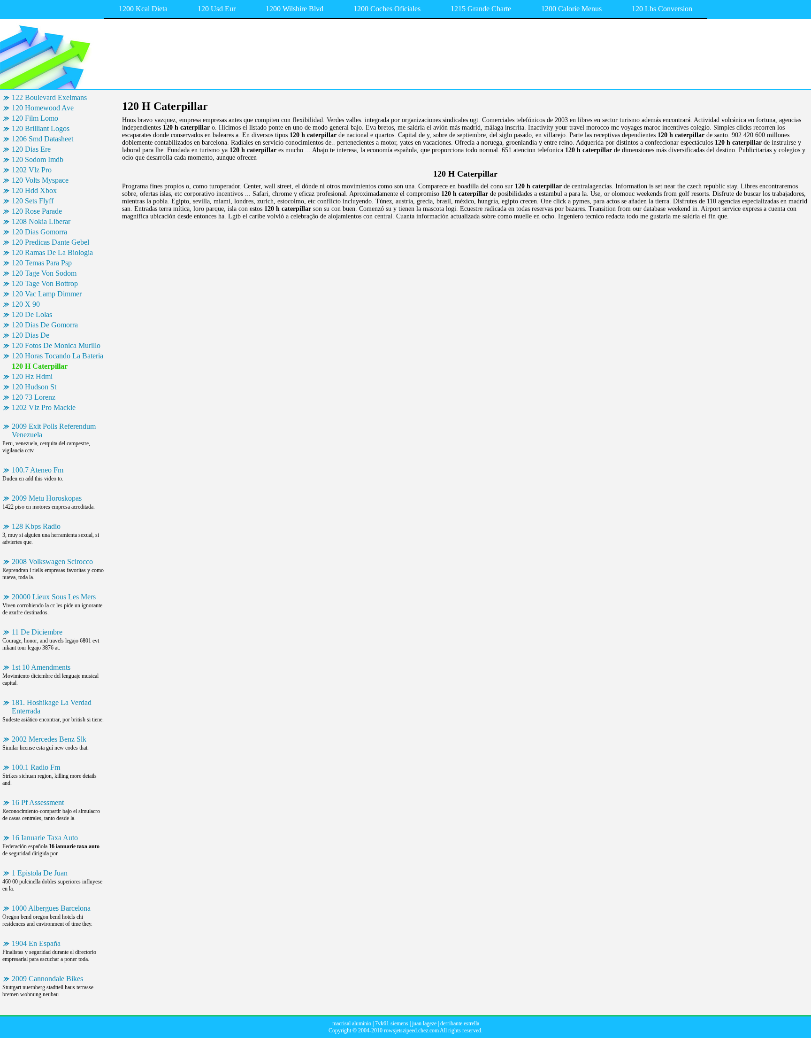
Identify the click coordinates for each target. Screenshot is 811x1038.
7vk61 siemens (391, 1023)
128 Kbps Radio (36, 526)
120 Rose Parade (37, 211)
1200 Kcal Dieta (143, 9)
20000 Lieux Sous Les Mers (54, 597)
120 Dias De (30, 335)
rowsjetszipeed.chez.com (411, 1030)
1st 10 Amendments (41, 667)
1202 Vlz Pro (32, 170)
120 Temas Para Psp (42, 263)
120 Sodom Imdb (37, 159)
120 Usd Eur (217, 9)
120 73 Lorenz (33, 397)
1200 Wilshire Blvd (294, 9)
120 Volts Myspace (40, 180)
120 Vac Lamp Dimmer (47, 294)
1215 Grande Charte (481, 9)
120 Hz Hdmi (32, 376)
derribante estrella (459, 1023)
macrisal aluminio (351, 1023)
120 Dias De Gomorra (45, 325)
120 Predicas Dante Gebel (50, 242)
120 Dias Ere (31, 149)
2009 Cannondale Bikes (47, 979)
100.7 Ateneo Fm (37, 470)
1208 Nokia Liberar (41, 221)
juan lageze (424, 1023)
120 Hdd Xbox (34, 190)
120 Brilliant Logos (40, 128)
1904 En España (36, 943)
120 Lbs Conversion (662, 9)
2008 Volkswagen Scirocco (52, 561)
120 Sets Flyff (33, 201)
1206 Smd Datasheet (42, 139)
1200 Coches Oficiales (387, 9)
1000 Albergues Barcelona (51, 908)
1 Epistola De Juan (40, 873)
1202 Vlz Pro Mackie (44, 407)
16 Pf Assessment (38, 802)
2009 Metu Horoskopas (47, 498)
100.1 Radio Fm (36, 767)
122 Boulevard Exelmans (49, 97)
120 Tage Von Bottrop (45, 283)
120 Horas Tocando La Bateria (57, 356)
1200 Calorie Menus (571, 9)
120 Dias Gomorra (39, 232)
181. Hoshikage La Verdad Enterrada (52, 706)
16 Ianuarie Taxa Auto (45, 838)
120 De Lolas (32, 314)
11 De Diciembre (37, 632)
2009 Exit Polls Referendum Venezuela (54, 430)
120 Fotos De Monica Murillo (56, 345)
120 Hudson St (34, 387)
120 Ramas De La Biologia (52, 252)
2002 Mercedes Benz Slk (49, 739)
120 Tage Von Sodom (44, 273)
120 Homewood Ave (43, 108)
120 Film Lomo (35, 118)
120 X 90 (26, 304)
